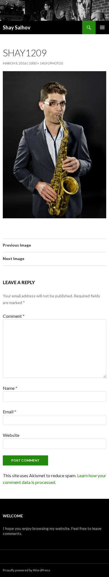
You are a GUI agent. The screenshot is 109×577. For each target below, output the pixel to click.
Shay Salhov (16, 27)
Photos (56, 63)
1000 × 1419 (38, 63)
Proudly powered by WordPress (26, 570)
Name (10, 388)
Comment (14, 316)
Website (11, 435)
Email (9, 411)
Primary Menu (102, 27)
